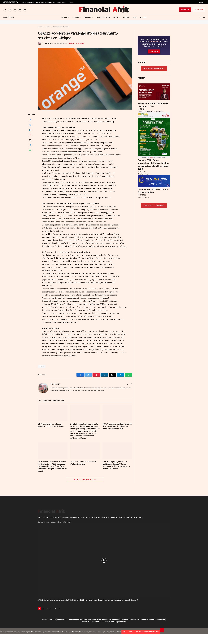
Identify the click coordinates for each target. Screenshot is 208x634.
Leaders (76, 17)
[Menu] (204, 17)
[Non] (162, 630)
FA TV (115, 17)
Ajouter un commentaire (85, 479)
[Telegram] (30, 145)
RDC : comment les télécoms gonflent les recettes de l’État (51, 425)
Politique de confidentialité (147, 632)
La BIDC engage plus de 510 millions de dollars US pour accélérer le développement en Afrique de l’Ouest (116, 465)
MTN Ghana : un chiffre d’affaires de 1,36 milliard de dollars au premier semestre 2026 (117, 426)
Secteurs (87, 17)
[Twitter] (30, 125)
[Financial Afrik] (104, 9)
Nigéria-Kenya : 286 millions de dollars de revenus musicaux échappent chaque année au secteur (49, 2)
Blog (201, 2)
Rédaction (48, 43)
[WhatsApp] (30, 150)
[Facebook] (30, 120)
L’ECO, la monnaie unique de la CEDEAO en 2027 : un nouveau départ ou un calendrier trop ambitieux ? (88, 600)
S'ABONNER (185, 9)
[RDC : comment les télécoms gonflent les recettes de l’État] (52, 413)
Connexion (198, 9)
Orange (41, 366)
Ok (124, 632)
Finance (64, 17)
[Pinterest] (30, 135)
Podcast (126, 17)
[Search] (200, 17)
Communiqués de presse (76, 43)
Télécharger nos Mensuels (154, 68)
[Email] (30, 140)
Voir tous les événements (154, 205)
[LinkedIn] (30, 130)
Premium (143, 17)
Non (130, 632)
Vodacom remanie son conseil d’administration (83, 462)
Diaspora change (103, 17)
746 (55, 608)
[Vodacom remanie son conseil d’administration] (85, 450)
